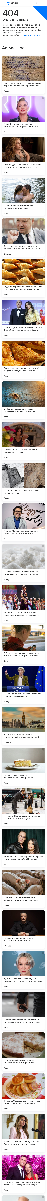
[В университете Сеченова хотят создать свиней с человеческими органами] (23, 889)
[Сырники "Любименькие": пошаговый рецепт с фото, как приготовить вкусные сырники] (23, 1092)
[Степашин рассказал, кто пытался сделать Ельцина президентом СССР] (23, 237)
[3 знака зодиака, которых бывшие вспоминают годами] (23, 441)
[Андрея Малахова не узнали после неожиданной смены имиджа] (23, 522)
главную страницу (32, 35)
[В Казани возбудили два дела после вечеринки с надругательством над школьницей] (23, 1011)
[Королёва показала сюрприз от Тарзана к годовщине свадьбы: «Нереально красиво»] (23, 848)
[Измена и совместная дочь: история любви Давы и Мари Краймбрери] (23, 1174)
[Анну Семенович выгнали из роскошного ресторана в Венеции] (23, 115)
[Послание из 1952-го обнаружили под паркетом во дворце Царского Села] (23, 75)
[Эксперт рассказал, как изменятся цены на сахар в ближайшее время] (23, 563)
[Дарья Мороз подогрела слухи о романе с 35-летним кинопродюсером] (23, 970)
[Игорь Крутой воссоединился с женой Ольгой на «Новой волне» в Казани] (23, 319)
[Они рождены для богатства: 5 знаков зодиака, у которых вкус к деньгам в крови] (23, 156)
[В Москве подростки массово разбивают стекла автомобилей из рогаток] (23, 400)
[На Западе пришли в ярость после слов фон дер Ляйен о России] (23, 685)
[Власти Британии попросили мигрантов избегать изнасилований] (23, 726)
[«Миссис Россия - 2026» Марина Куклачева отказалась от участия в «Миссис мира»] (23, 604)
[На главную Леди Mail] (14, 3)
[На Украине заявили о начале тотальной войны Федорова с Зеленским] (23, 929)
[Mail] (8, 3)
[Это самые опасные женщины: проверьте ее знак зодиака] (23, 197)
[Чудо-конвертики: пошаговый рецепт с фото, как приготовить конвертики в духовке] (23, 278)
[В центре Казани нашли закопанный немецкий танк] (23, 482)
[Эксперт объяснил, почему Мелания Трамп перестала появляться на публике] (23, 1133)
